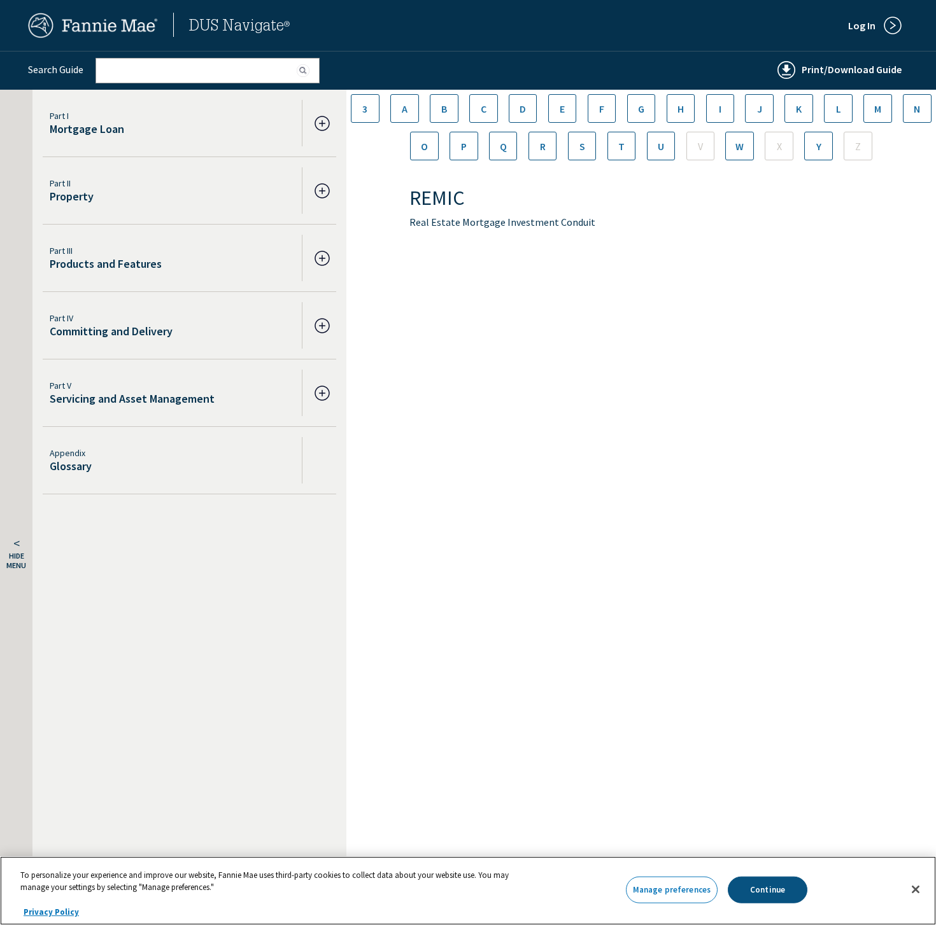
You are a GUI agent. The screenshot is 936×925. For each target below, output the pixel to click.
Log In (862, 25)
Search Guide (55, 69)
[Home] (93, 34)
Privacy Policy (51, 912)
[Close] (916, 889)
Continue (767, 889)
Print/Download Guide (852, 69)
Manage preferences (672, 889)
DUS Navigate (239, 27)
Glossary (71, 466)
